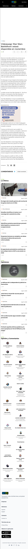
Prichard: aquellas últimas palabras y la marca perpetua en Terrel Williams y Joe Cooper (13, 328)
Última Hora (5, 5)
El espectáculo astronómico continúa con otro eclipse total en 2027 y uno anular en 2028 (13, 250)
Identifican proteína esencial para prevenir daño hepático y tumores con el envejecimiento (14, 225)
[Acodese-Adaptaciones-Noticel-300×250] (14, 114)
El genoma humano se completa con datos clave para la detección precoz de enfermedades (13, 238)
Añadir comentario (21, 171)
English (3, 511)
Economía (21, 5)
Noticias (13, 5)
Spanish (3, 509)
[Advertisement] (14, 22)
